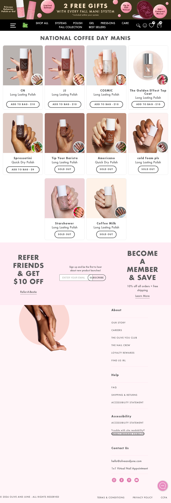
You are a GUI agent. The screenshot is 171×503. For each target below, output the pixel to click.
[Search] (138, 27)
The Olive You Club (124, 337)
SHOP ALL (42, 23)
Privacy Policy (143, 497)
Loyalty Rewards (123, 352)
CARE (125, 23)
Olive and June (20, 496)
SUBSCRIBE (97, 277)
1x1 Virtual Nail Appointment (129, 468)
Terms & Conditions (111, 497)
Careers (116, 330)
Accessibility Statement (127, 402)
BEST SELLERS (97, 27)
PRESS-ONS (108, 23)
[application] (162, 485)
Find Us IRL (118, 360)
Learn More (142, 296)
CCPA (164, 497)
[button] (127, 433)
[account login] (145, 26)
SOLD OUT (64, 169)
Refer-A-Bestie (28, 292)
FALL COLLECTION (70, 27)
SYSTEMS (60, 23)
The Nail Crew (120, 345)
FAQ (114, 387)
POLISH (77, 23)
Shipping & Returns (124, 395)
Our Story (118, 322)
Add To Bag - (25, 104)
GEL (91, 23)
